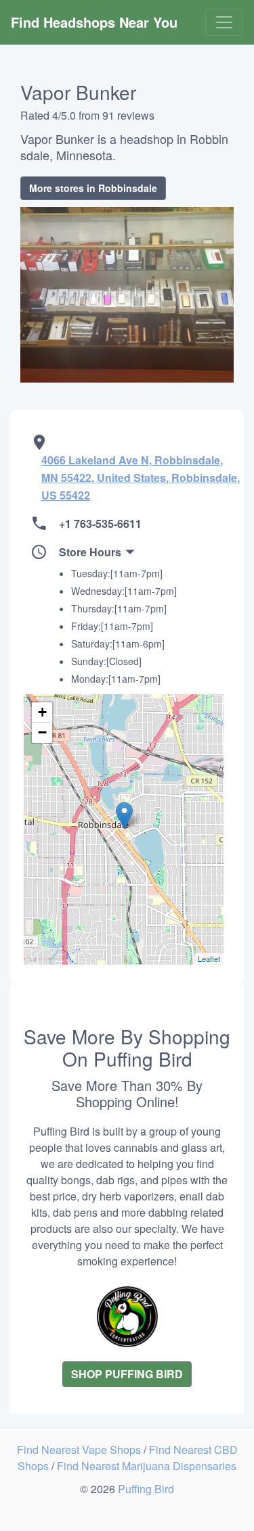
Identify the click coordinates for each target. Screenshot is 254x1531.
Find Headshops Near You (94, 22)
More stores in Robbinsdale (93, 188)
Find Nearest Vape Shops (80, 1449)
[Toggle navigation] (224, 22)
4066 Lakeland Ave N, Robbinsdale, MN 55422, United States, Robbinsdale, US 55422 (140, 477)
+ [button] (42, 712)
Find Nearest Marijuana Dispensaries (146, 1466)
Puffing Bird (146, 1489)
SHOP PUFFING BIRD (127, 1374)
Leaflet (209, 958)
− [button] (42, 732)
